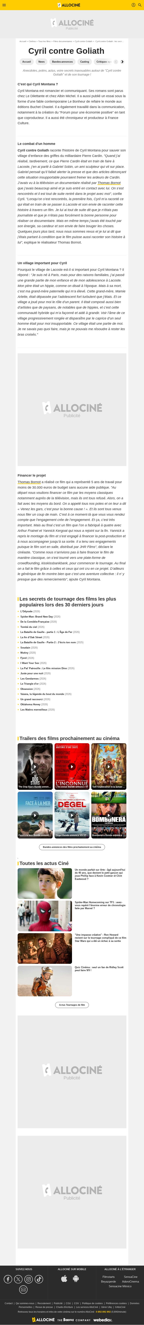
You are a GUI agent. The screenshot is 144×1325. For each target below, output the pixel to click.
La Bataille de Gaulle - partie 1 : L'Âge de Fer (50, 632)
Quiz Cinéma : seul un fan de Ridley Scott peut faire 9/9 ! (99, 969)
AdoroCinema (130, 1281)
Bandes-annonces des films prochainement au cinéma (72, 847)
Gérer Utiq (106, 1307)
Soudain (29, 647)
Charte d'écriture (64, 1307)
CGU (68, 1303)
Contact (9, 1303)
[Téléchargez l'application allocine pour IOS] (66, 1278)
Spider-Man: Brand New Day (40, 616)
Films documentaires (62, 41)
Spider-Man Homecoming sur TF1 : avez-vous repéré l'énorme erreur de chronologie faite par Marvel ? (100, 905)
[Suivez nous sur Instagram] (29, 1279)
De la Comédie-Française (38, 621)
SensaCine (130, 1276)
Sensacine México (120, 1286)
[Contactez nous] (24, 1289)
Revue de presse (44, 1307)
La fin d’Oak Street (35, 637)
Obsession (30, 689)
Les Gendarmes (33, 678)
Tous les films (44, 41)
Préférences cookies (116, 1303)
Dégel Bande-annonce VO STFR (72, 835)
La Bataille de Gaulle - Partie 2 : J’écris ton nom (51, 642)
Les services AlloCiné (87, 1307)
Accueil (23, 41)
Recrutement (44, 1303)
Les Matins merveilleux (37, 709)
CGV (76, 1303)
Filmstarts (109, 1276)
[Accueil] (69, 5)
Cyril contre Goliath (83, 41)
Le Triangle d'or (33, 683)
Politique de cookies (92, 1303)
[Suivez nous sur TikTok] (39, 1279)
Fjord (27, 658)
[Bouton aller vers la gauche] (116, 62)
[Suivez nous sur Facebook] (8, 1279)
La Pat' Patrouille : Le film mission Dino (47, 668)
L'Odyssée (30, 611)
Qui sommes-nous (25, 1303)
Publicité (58, 1303)
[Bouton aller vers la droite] (122, 62)
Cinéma (32, 41)
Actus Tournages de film (72, 1005)
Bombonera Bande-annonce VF (109, 835)
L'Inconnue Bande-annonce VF (72, 786)
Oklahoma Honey (34, 704)
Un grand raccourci (35, 699)
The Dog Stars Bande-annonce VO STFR (36, 786)
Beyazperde (108, 1281)
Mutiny (28, 652)
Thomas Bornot (29, 482)
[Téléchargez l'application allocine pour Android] (77, 1278)
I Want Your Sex (33, 663)
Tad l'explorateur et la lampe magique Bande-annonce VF (109, 786)
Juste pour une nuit (35, 673)
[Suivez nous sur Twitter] (19, 1279)
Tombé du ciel (32, 627)
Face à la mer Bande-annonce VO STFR (36, 835)
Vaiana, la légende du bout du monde (45, 694)
